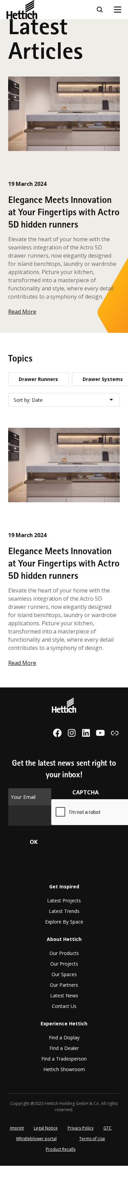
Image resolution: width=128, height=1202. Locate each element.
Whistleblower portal (36, 1139)
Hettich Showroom (64, 1069)
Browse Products (29, 42)
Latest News (64, 995)
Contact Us (64, 1006)
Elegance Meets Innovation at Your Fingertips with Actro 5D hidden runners (63, 213)
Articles (17, 61)
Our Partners (64, 985)
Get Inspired (64, 886)
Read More (22, 311)
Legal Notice (46, 1128)
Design (15, 23)
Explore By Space (64, 921)
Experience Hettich (32, 98)
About (14, 79)
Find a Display (64, 1037)
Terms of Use (92, 1139)
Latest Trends (64, 911)
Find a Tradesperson (64, 1058)
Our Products (64, 953)
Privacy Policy (81, 1128)
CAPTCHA (85, 792)
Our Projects (64, 963)
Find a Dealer (64, 1048)
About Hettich (64, 939)
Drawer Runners (38, 379)
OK (34, 842)
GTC (107, 1128)
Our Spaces (64, 974)
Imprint (17, 1128)
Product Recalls (60, 1149)
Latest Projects (64, 900)
